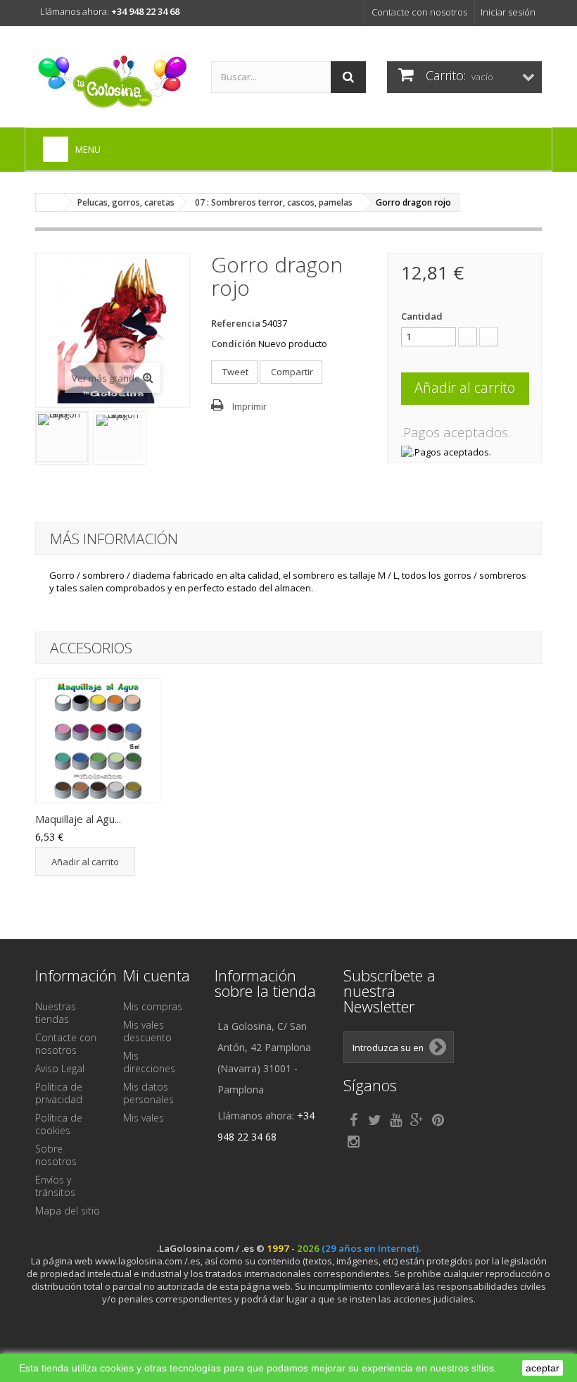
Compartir (291, 371)
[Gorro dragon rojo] (62, 437)
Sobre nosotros (56, 1155)
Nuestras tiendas (55, 1013)
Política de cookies (58, 1124)
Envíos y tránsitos (55, 1186)
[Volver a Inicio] (50, 202)
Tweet (234, 371)
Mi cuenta (156, 975)
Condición (233, 343)
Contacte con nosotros (419, 12)
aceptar (542, 1368)
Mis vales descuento (147, 1031)
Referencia (235, 323)
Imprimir (249, 406)
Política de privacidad (58, 1093)
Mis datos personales (148, 1093)
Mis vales (143, 1117)
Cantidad (422, 316)
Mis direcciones (149, 1062)
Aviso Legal (59, 1068)
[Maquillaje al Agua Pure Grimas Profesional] (97, 740)
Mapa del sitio (67, 1210)
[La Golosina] (112, 82)
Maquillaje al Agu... (78, 818)
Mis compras (152, 1006)
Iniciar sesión (508, 12)
